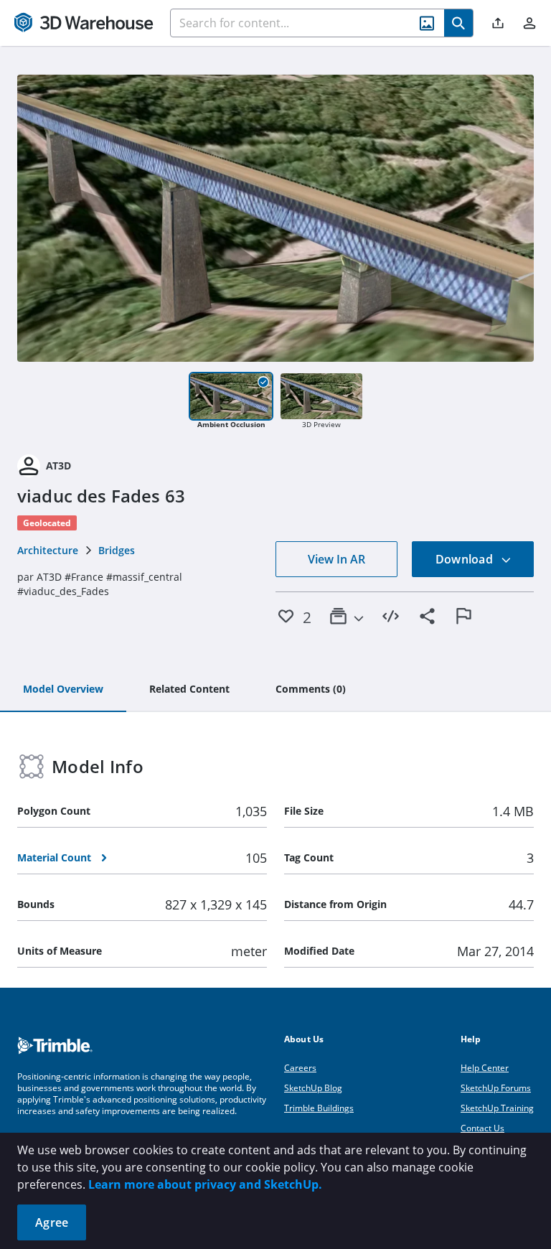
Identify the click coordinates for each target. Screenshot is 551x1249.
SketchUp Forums (496, 1088)
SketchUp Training (497, 1108)
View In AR (336, 559)
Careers (300, 1068)
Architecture (47, 550)
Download (465, 559)
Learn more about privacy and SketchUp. (205, 1184)
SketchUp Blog (313, 1088)
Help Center (485, 1068)
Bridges (116, 550)
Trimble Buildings (319, 1108)
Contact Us (482, 1128)
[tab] (63, 690)
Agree (51, 1222)
